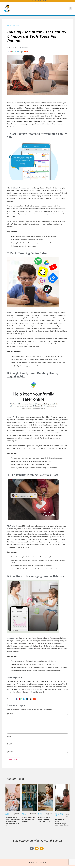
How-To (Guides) (13, 25)
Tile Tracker (11, 526)
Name (9, 736)
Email (9, 744)
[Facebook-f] (42, 848)
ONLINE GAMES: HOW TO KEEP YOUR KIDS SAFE (44, 819)
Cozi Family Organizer (24, 133)
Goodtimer (17, 576)
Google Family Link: (23, 373)
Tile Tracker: (18, 474)
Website (10, 751)
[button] (70, 8)
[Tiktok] (32, 848)
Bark (9, 313)
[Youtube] (37, 848)
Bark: (14, 253)
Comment (11, 713)
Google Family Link (14, 417)
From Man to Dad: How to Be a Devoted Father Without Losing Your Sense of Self (12, 821)
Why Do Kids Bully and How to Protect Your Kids (28, 819)
